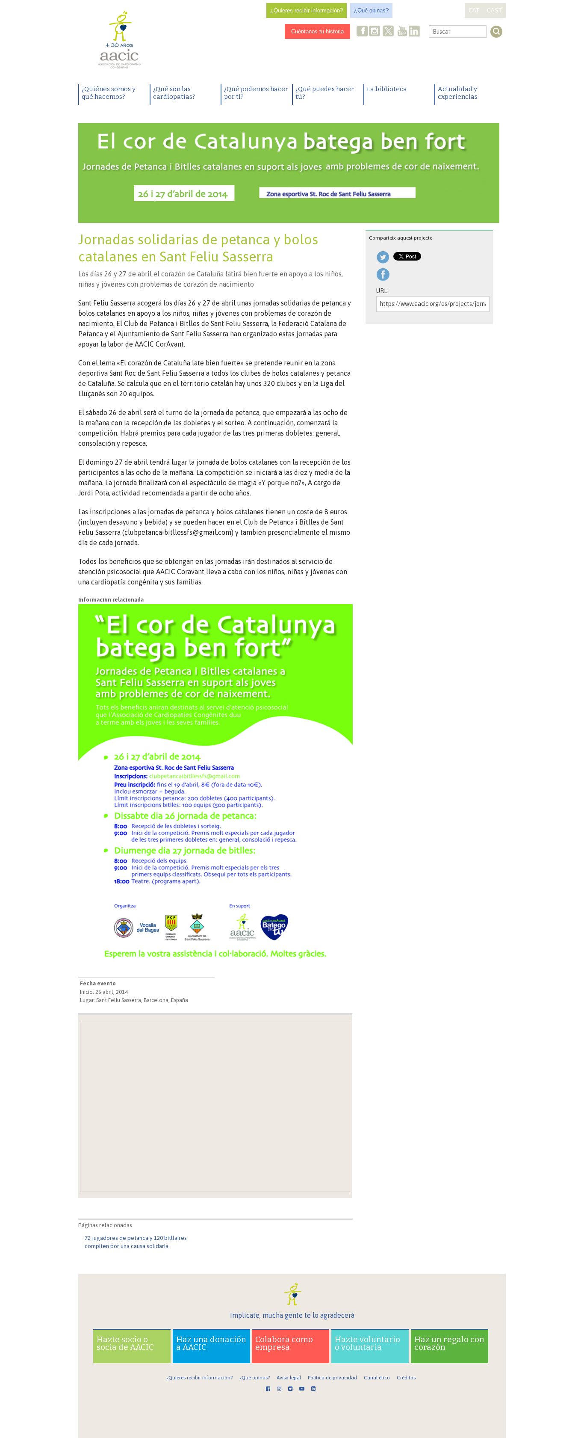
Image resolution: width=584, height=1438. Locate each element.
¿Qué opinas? (371, 10)
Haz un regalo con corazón (449, 1343)
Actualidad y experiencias (458, 93)
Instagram (375, 31)
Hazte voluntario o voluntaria (367, 1343)
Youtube (402, 31)
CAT (474, 10)
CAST (494, 10)
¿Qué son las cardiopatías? (174, 93)
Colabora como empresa (284, 1343)
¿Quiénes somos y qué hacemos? (109, 93)
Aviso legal (289, 1378)
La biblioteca (387, 89)
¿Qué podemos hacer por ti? (256, 93)
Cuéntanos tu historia (317, 31)
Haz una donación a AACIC (211, 1343)
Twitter (388, 32)
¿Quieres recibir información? (306, 10)
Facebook (362, 31)
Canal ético (377, 1378)
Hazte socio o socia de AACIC (125, 1343)
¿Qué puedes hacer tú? (324, 93)
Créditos (406, 1378)
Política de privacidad (332, 1378)
